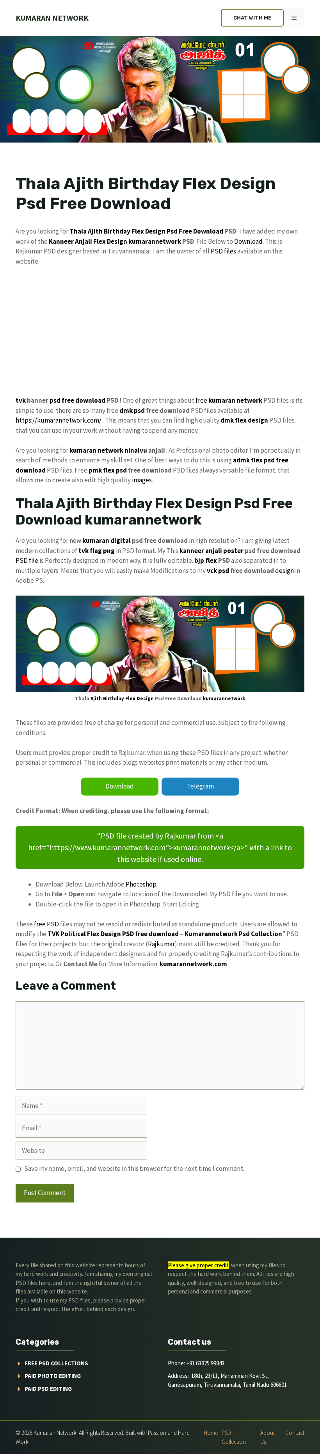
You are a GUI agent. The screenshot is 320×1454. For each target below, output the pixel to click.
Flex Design (110, 241)
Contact (294, 1432)
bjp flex (205, 560)
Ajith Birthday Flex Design (122, 698)
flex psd (115, 470)
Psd (172, 231)
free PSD (46, 924)
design (284, 570)
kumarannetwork (154, 241)
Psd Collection (260, 933)
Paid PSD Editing (48, 1388)
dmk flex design (244, 420)
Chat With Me (252, 18)
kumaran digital (106, 540)
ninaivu (135, 450)
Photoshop (141, 884)
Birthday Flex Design (134, 231)
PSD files (223, 251)
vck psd (218, 570)
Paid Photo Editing (53, 1375)
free (201, 400)
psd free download (77, 400)
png (109, 550)
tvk (21, 400)
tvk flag (90, 550)
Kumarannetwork (211, 933)
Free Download (201, 231)
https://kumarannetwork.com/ (58, 420)
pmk (95, 470)
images (142, 480)
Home (211, 1432)
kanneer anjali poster (212, 550)
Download (248, 241)
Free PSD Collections (56, 1363)
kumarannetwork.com (193, 964)
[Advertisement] (160, 331)
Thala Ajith (86, 231)
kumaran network (52, 18)
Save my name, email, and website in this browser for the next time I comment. (134, 1168)
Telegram (200, 786)
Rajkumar (161, 944)
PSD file (27, 560)
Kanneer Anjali (70, 241)
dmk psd (132, 410)
